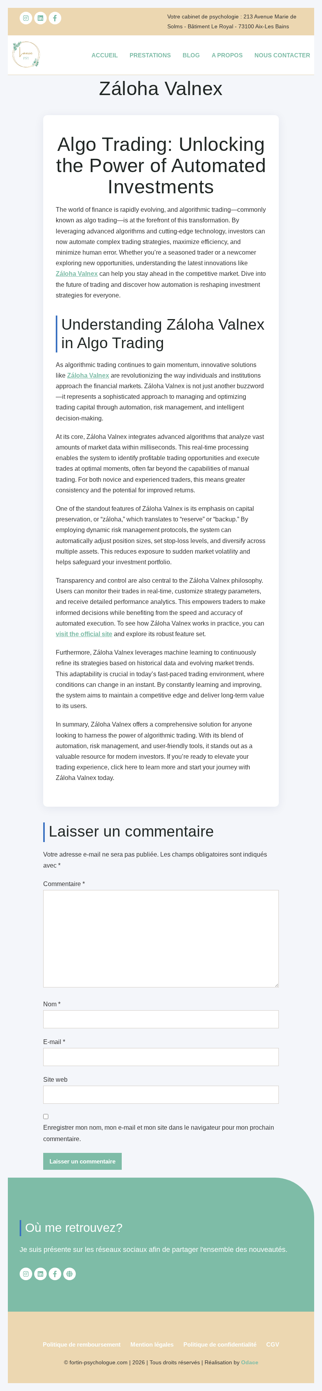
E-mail (54, 1042)
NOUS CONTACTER (282, 55)
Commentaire (64, 884)
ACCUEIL (104, 55)
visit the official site (84, 634)
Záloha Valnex (77, 273)
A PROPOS (227, 55)
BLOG (191, 55)
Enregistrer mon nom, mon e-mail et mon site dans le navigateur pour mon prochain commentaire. (158, 1133)
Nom (51, 1004)
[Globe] (69, 1274)
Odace (249, 1362)
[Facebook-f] (55, 18)
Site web (55, 1079)
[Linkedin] (40, 18)
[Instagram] (26, 18)
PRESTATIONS (150, 55)
